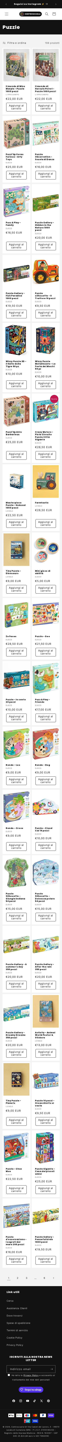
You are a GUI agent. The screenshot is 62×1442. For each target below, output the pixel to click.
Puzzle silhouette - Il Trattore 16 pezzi (45, 296)
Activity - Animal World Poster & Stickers (45, 1035)
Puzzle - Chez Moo (14, 1170)
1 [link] (8, 1278)
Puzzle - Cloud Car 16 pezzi (43, 829)
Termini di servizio (17, 1330)
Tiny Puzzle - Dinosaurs (13, 572)
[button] (6, 14)
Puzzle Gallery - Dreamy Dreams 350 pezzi (16, 1035)
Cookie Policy (14, 1337)
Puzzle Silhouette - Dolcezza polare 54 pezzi (45, 897)
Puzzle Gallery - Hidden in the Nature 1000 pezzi (44, 226)
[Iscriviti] (51, 1369)
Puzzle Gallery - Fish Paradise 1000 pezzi (15, 296)
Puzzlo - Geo (42, 636)
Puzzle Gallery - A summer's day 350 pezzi (16, 967)
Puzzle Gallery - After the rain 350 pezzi (44, 967)
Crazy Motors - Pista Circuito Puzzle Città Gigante (44, 436)
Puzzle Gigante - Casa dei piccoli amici (45, 1171)
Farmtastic (42, 502)
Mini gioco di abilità (42, 572)
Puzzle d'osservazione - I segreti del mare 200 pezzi (16, 1241)
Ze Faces (11, 636)
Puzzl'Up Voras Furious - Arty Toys (14, 157)
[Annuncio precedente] (6, 4)
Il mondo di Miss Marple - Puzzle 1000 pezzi (15, 89)
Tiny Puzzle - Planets (13, 1101)
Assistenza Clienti (17, 1308)
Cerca (10, 1300)
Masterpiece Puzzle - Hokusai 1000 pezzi (16, 505)
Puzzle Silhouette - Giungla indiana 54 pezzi (15, 897)
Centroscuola (17, 1427)
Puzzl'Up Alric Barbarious (14, 433)
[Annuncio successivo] (56, 4)
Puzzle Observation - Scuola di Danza (44, 157)
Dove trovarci (14, 1315)
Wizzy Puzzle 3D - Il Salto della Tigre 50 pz (16, 364)
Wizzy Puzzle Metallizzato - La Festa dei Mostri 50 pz (45, 365)
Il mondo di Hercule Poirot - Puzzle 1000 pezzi (45, 89)
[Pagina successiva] (53, 1278)
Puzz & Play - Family (13, 223)
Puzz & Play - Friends (42, 700)
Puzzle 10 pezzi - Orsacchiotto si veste (44, 1103)
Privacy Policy (15, 1345)
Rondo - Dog (42, 765)
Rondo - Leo (13, 765)
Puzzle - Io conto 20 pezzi (16, 700)
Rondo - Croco (14, 828)
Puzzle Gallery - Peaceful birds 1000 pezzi (44, 1239)
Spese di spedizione (18, 1323)
